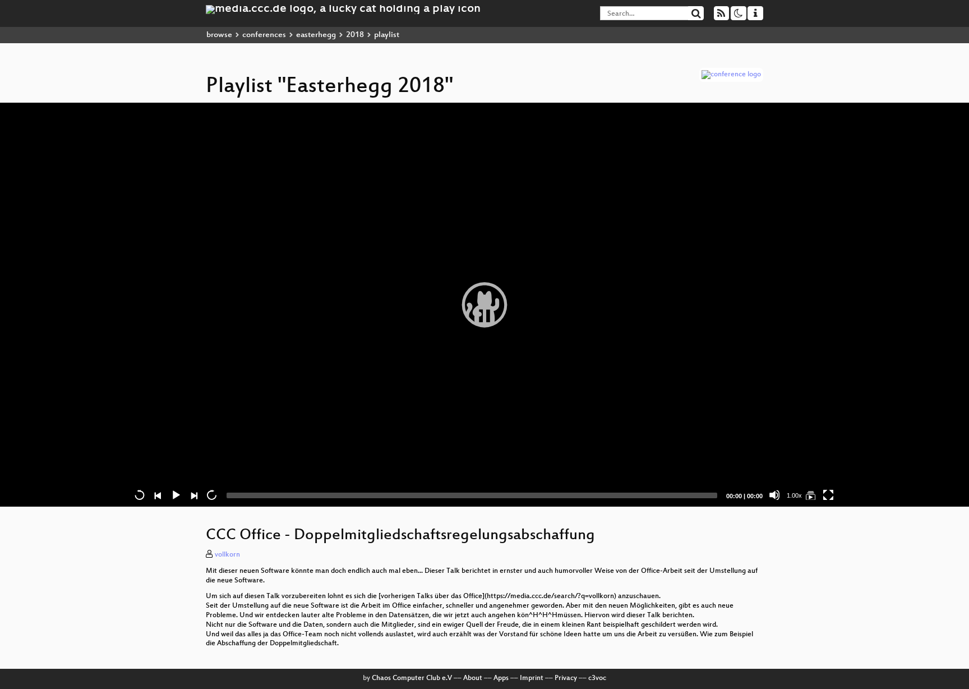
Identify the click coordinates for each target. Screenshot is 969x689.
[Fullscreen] (828, 495)
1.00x (794, 495)
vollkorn (227, 555)
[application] (484, 305)
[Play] (484, 305)
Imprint (531, 678)
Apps (501, 678)
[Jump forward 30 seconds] (211, 495)
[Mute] (774, 495)
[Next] (193, 495)
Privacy (566, 678)
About (472, 678)
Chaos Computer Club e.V (412, 678)
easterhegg (316, 35)
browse (219, 35)
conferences (264, 35)
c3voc (597, 678)
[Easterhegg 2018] (810, 495)
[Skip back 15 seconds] (140, 495)
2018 (355, 35)
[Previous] (158, 495)
